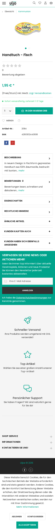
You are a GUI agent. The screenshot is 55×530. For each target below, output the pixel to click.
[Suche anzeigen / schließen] (34, 3)
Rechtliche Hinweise (16, 211)
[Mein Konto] (45, 3)
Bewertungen (12, 181)
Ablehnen (17, 516)
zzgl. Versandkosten (40, 93)
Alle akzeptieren (27, 524)
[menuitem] (4, 3)
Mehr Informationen (27, 506)
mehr (21, 170)
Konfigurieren (35, 516)
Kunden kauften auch (17, 231)
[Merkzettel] (40, 3)
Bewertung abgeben (13, 74)
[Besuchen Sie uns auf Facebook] (24, 470)
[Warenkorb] (51, 3)
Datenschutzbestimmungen (31, 297)
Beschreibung (12, 157)
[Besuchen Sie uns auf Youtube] (31, 470)
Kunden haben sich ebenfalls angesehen (21, 243)
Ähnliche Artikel (14, 221)
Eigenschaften (13, 200)
